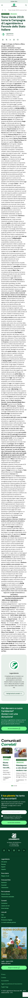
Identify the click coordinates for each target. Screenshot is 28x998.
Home (2, 10)
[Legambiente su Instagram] (14, 850)
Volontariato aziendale (7, 896)
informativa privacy (8, 817)
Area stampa (5, 908)
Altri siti (3, 917)
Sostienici (4, 882)
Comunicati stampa (6, 10)
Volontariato (4, 887)
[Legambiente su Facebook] (4, 850)
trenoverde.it (14, 594)
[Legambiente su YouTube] (19, 850)
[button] (15, 785)
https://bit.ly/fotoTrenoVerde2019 (14, 598)
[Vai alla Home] (14, 5)
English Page (4, 987)
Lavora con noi (5, 906)
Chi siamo (4, 862)
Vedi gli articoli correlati (13, 693)
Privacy (3, 974)
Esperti (3, 867)
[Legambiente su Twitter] (9, 850)
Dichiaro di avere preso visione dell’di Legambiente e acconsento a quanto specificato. (12, 817)
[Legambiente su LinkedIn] (24, 850)
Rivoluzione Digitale (6, 920)
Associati (4, 885)
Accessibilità (5, 981)
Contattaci (4, 903)
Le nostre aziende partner (8, 922)
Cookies (3, 977)
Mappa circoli (5, 876)
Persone (3, 864)
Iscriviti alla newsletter (14, 822)
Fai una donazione (13, 728)
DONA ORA (14, 1)
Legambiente (7, 777)
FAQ (2, 915)
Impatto (3, 869)
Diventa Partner (5, 894)
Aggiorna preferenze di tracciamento (11, 984)
